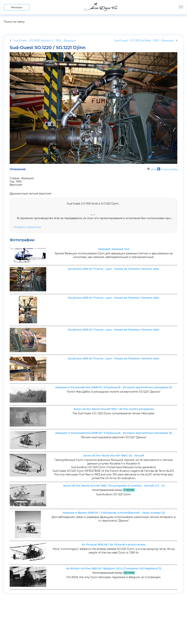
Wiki (153, 169)
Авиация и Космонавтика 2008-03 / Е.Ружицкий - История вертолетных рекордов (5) (113, 387)
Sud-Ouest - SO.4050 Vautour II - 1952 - (44, 40)
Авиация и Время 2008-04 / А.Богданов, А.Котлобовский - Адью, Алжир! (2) (113, 512)
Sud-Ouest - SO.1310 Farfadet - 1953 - (144, 40)
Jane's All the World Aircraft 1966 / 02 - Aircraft (113, 455)
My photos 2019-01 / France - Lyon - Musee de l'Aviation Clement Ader (113, 269)
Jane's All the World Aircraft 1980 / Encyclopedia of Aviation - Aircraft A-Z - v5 (113, 485)
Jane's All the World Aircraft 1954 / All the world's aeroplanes (113, 409)
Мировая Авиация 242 (113, 249)
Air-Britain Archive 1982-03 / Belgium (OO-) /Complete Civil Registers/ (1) (113, 568)
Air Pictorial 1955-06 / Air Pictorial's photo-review (114, 544)
